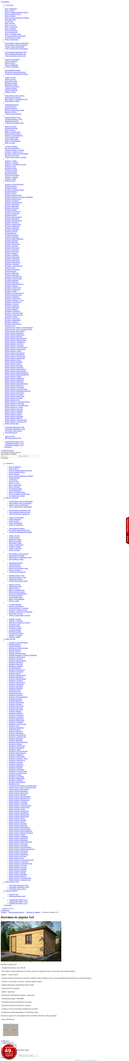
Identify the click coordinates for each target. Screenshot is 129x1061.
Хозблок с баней (10, 179)
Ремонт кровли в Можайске (14, 380)
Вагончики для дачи (12, 155)
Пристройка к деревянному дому (16, 99)
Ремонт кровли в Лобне (13, 376)
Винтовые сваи (10, 434)
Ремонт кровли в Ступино (14, 407)
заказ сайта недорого (90, 1060)
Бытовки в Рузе (10, 326)
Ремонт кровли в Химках (13, 412)
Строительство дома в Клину (15, 331)
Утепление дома (10, 425)
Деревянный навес (11, 128)
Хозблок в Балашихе (12, 228)
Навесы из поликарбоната (14, 135)
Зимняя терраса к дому (12, 117)
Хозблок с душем (11, 161)
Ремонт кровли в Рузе (12, 400)
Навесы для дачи (10, 126)
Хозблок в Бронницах (12, 260)
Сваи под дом (9, 436)
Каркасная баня (10, 19)
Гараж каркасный (11, 61)
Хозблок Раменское (11, 242)
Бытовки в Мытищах (12, 307)
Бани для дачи (10, 23)
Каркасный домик (11, 81)
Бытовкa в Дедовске (12, 222)
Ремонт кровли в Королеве (14, 367)
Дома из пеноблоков (12, 41)
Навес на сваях (10, 143)
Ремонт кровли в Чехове (13, 414)
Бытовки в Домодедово (13, 287)
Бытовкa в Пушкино (12, 208)
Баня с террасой (10, 28)
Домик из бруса (10, 79)
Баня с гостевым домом (13, 34)
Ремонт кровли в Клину (13, 364)
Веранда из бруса (11, 112)
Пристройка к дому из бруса (14, 96)
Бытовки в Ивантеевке (13, 320)
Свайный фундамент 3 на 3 (14, 445)
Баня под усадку (10, 25)
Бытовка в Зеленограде (13, 211)
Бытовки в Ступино (12, 304)
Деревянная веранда (12, 105)
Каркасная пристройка (12, 97)
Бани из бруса (9, 10)
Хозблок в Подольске (12, 257)
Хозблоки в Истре (11, 231)
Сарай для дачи (10, 181)
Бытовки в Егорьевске (12, 289)
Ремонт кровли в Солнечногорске (16, 405)
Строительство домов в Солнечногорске (19, 327)
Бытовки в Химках (11, 286)
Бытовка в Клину (11, 186)
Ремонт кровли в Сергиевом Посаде (17, 402)
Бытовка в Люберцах (12, 297)
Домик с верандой (11, 90)
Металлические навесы (13, 134)
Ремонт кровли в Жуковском (14, 355)
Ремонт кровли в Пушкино (14, 394)
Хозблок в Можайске (12, 275)
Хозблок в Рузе (10, 268)
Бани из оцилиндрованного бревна (17, 18)
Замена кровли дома (12, 423)
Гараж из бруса (10, 63)
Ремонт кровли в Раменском (14, 396)
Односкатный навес (12, 137)
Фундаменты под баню (13, 38)
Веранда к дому (10, 103)
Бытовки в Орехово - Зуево (14, 300)
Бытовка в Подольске (12, 248)
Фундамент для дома (12, 68)
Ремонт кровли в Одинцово (14, 387)
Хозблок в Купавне (11, 246)
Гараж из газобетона (12, 67)
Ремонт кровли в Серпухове (14, 403)
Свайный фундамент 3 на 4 (14, 443)
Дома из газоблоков (11, 39)
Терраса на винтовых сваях (14, 123)
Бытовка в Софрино (12, 255)
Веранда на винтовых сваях (14, 110)
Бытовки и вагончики (12, 144)
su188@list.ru (5, 910)
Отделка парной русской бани (15, 36)
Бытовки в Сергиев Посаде (14, 293)
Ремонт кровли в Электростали (15, 422)
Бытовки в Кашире (11, 309)
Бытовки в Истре (11, 215)
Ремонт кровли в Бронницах (14, 335)
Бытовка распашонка (12, 148)
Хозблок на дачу (10, 166)
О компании (5, 2)
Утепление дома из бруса (13, 431)
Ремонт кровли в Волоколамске (16, 338)
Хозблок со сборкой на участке (15, 164)
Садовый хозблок (11, 172)
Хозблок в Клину (11, 193)
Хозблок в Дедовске (12, 201)
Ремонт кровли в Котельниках (15, 369)
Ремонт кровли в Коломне (14, 365)
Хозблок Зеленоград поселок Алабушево (19, 197)
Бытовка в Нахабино (12, 219)
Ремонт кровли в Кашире (13, 362)
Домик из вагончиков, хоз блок (15, 157)
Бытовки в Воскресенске (13, 277)
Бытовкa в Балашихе (12, 230)
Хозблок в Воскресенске (13, 295)
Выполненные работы (12, 182)
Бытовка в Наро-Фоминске (14, 284)
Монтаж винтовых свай (13, 438)
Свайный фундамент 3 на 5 (14, 441)
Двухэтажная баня (11, 32)
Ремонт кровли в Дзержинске (15, 342)
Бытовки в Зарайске (12, 322)
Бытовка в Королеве (12, 206)
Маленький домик (11, 85)
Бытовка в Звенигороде (13, 199)
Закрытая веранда (11, 108)
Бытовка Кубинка (11, 191)
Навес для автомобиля (12, 141)
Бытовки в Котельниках (13, 324)
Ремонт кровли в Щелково (14, 416)
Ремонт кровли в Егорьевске (15, 353)
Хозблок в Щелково (11, 282)
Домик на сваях (10, 92)
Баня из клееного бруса (13, 14)
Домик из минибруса (12, 86)
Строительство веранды (13, 114)
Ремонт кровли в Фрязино (14, 411)
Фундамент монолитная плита (15, 72)
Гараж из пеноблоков (12, 59)
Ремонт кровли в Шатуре (13, 418)
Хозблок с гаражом (11, 177)
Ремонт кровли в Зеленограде (15, 356)
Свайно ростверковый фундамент (16, 74)
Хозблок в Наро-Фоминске (14, 239)
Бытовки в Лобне (11, 291)
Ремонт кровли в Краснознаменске (17, 374)
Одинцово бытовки (11, 235)
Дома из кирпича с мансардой (15, 56)
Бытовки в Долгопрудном (14, 313)
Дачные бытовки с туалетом (14, 150)
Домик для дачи (10, 77)
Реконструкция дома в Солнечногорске (18, 329)
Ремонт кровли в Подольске (14, 393)
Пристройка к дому (11, 94)
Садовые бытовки (11, 146)
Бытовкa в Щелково (12, 273)
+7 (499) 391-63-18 (7, 450)
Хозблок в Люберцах (12, 306)
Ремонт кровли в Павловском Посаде (18, 391)
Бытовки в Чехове (11, 316)
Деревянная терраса (11, 121)
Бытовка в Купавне (11, 240)
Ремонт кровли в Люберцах (14, 378)
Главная (3, 912)
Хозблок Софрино (11, 253)
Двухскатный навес (11, 139)
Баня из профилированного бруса (16, 12)
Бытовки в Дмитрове (12, 259)
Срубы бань (9, 21)
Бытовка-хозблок (11, 168)
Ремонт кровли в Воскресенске (15, 340)
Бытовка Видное (10, 233)
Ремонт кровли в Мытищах (14, 382)
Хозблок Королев (11, 210)
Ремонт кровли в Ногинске (14, 385)
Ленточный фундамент (13, 70)
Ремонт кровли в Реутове (13, 398)
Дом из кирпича (10, 50)
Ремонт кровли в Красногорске (15, 371)
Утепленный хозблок (12, 175)
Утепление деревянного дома (15, 429)
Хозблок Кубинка (11, 188)
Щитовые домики (11, 83)
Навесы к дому (10, 124)
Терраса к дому (10, 115)
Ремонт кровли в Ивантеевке (15, 358)
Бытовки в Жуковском (12, 262)
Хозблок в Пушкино (12, 237)
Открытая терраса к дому (13, 119)
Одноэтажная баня (11, 30)
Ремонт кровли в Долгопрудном (16, 347)
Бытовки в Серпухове (12, 318)
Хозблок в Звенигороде (13, 224)
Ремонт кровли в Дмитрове (14, 345)
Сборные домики (11, 88)
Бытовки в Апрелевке (12, 311)
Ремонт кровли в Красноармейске (16, 373)
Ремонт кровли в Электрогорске (16, 420)
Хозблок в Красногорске (13, 217)
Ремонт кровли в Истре (13, 360)
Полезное (8, 440)
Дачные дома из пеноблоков (14, 47)
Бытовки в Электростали (13, 266)
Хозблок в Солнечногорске (14, 184)
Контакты (8, 447)
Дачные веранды (10, 106)
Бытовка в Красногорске (13, 195)
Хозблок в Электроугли (13, 302)
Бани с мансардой (11, 27)
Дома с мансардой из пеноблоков (16, 48)
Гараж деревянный (11, 65)
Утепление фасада (11, 432)
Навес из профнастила (12, 132)
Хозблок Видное (10, 271)
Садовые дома (10, 76)
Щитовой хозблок (11, 173)
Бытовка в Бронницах (12, 244)
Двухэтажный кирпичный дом (15, 54)
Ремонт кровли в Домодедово (15, 349)
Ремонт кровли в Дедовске (14, 344)
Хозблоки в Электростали (14, 315)
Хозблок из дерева (11, 170)
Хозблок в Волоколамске (13, 220)
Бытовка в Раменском (12, 226)
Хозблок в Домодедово (13, 298)
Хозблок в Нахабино (12, 204)
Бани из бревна (10, 16)
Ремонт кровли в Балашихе (14, 333)
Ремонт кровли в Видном (13, 336)
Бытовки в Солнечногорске (14, 190)
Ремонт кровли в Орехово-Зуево (16, 389)
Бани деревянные (11, 9)
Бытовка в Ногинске (12, 251)
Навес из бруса (10, 130)
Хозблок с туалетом (11, 163)
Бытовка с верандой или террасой (16, 153)
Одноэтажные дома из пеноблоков (17, 43)
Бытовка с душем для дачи (14, 152)
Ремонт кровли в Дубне (13, 351)
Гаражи (7, 57)
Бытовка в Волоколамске (13, 202)
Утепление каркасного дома (14, 427)
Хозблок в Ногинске (12, 249)
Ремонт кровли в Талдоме (14, 409)
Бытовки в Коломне (12, 280)
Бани (6, 7)
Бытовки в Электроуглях (13, 278)
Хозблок (8, 159)
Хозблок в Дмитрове (12, 264)
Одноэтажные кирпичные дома (16, 52)
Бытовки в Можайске (12, 269)
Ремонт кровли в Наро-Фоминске (16, 383)
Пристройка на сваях (12, 101)
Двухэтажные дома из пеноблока (16, 45)
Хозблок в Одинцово (12, 213)
